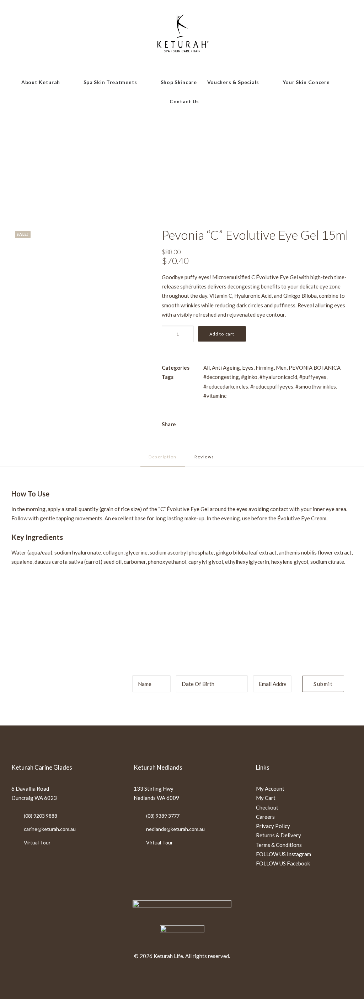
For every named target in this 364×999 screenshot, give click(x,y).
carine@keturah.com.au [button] (50, 829)
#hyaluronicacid (278, 377)
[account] (35, 120)
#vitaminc (214, 395)
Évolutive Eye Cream (301, 518)
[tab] (205, 459)
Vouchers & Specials (233, 82)
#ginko (249, 377)
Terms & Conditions (279, 845)
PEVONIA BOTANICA (315, 367)
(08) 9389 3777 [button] (163, 816)
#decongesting (221, 377)
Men (281, 367)
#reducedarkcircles (225, 386)
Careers (265, 816)
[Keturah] (182, 36)
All (206, 367)
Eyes (247, 367)
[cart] (48, 120)
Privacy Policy (273, 826)
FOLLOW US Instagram (283, 854)
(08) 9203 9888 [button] (40, 816)
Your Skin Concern (306, 82)
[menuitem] (47, 82)
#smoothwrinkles (315, 386)
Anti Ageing (226, 367)
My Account (270, 788)
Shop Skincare (179, 82)
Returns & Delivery (278, 835)
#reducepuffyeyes (271, 386)
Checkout (267, 807)
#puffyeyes (312, 377)
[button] (21, 120)
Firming (265, 367)
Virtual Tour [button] (37, 842)
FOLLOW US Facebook (283, 863)
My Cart (265, 798)
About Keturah (40, 82)
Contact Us (184, 101)
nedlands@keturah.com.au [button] (175, 829)
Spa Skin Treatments (110, 82)
